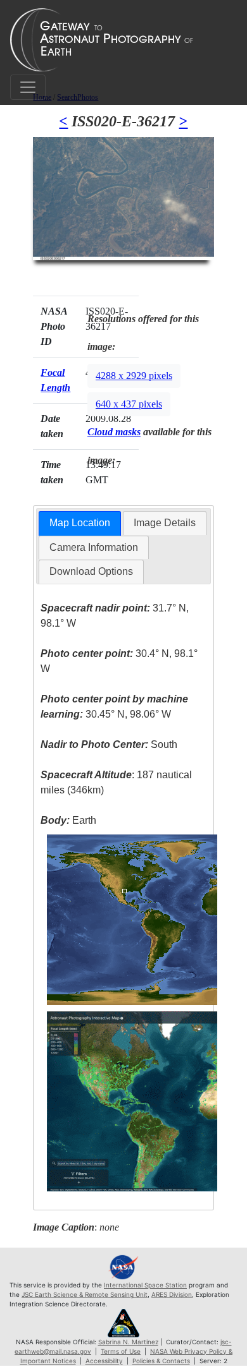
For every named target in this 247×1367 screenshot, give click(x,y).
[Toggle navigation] (28, 87)
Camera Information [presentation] (93, 547)
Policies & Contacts (161, 1360)
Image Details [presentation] (165, 522)
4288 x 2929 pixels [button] (134, 375)
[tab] (80, 523)
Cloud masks (114, 431)
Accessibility (104, 1360)
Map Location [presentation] (79, 522)
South (109, 744)
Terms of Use (121, 1351)
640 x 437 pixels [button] (129, 404)
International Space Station (145, 1285)
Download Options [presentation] (91, 571)
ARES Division (171, 1294)
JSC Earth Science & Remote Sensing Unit (85, 1294)
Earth (68, 820)
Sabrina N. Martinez (128, 1342)
